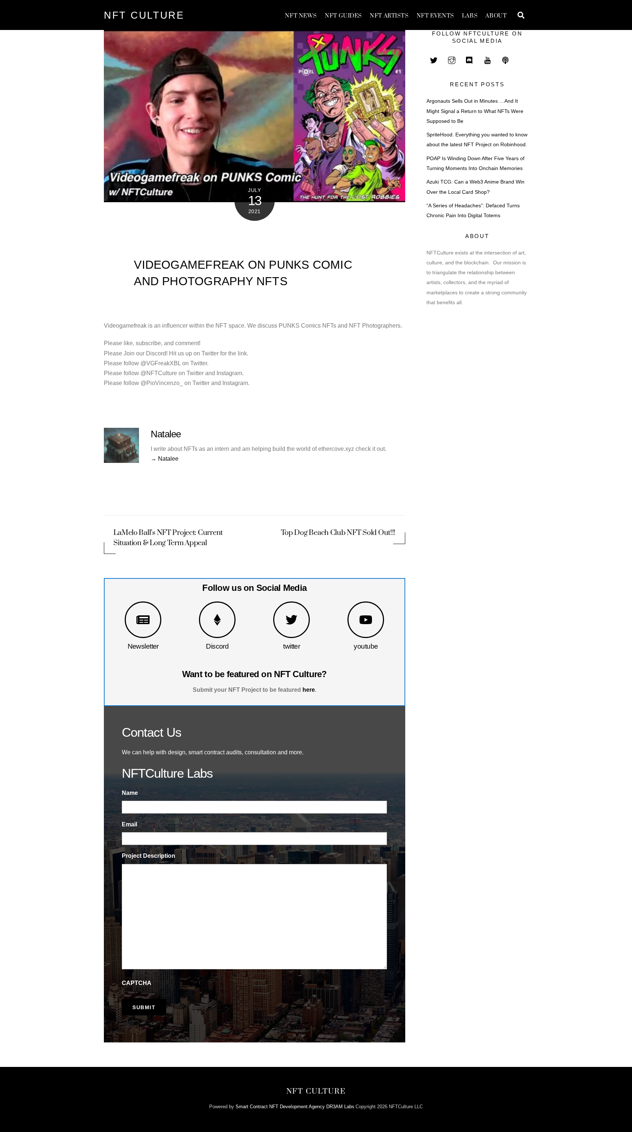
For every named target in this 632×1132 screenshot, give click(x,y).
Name (130, 793)
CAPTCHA (136, 983)
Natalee (166, 434)
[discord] (469, 59)
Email (129, 824)
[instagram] (451, 59)
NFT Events (435, 15)
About (496, 15)
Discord (217, 646)
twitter (291, 646)
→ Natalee (164, 459)
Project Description (148, 856)
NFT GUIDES (343, 15)
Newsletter (143, 646)
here (308, 690)
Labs (470, 15)
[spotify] (505, 59)
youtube (366, 646)
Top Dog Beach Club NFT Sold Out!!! (338, 532)
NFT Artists (389, 15)
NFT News (301, 15)
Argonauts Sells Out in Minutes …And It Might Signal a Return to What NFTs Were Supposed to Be (474, 111)
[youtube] (487, 59)
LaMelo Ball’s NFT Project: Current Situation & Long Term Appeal (168, 537)
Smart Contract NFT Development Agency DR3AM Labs (295, 1106)
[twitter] (433, 59)
